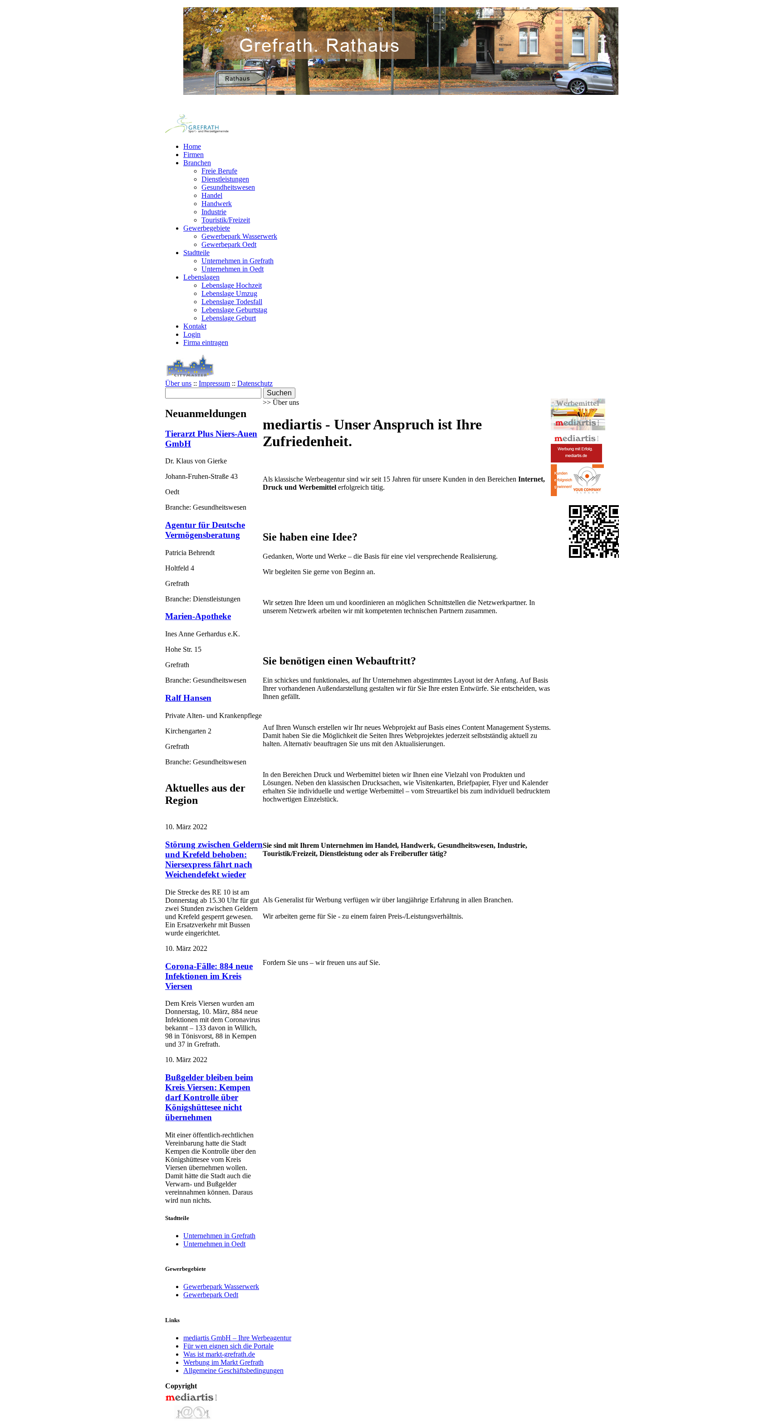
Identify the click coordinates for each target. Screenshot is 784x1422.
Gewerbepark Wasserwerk (239, 236)
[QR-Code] (595, 555)
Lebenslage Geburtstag (234, 310)
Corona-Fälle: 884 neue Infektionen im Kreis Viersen (209, 976)
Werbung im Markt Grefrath (223, 1362)
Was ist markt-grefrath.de (219, 1354)
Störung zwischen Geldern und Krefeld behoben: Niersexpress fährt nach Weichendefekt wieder (214, 859)
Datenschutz (255, 383)
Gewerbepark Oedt (228, 244)
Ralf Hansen (188, 698)
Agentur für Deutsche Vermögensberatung (205, 530)
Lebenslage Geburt (228, 318)
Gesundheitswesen (228, 187)
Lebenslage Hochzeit (231, 285)
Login (192, 334)
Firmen (193, 154)
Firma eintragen (205, 342)
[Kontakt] (192, 1418)
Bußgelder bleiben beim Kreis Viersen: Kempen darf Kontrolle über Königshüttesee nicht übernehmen (209, 1097)
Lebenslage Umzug (229, 293)
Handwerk (216, 203)
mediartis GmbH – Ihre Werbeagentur (237, 1338)
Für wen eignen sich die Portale (228, 1346)
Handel (211, 195)
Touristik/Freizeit (225, 220)
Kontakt (194, 326)
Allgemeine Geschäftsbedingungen (233, 1370)
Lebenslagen (201, 277)
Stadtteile (196, 252)
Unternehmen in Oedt (232, 269)
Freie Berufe (219, 171)
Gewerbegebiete (206, 228)
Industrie (213, 212)
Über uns (178, 383)
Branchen (197, 163)
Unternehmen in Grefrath (237, 261)
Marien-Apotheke (198, 616)
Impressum (214, 383)
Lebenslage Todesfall (231, 301)
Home (192, 146)
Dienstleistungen (225, 179)
